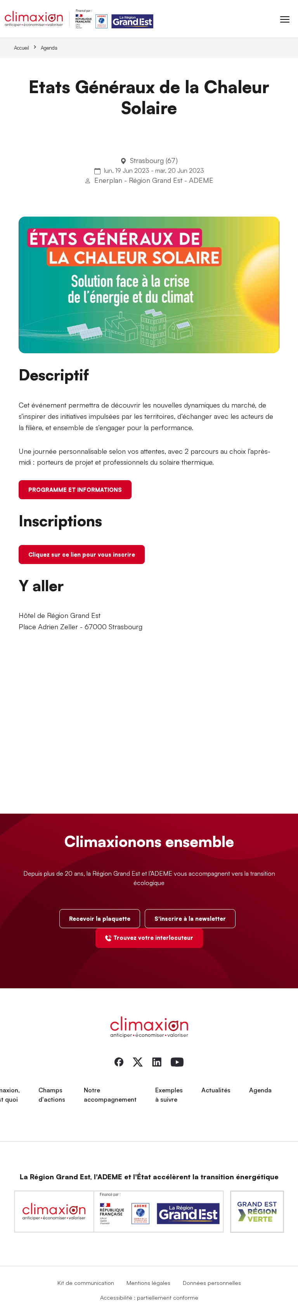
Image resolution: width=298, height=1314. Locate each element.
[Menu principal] (285, 18)
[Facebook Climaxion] (118, 1061)
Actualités (215, 1090)
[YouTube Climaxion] (177, 1061)
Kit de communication (85, 1282)
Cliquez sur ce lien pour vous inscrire (81, 554)
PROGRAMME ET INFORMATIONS (75, 489)
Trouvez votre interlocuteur (153, 937)
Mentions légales (148, 1282)
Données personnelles (212, 1282)
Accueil (21, 48)
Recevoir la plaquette (99, 918)
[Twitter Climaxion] (138, 1061)
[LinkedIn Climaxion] (156, 1061)
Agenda (49, 48)
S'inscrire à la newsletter (190, 918)
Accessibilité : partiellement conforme (149, 1297)
